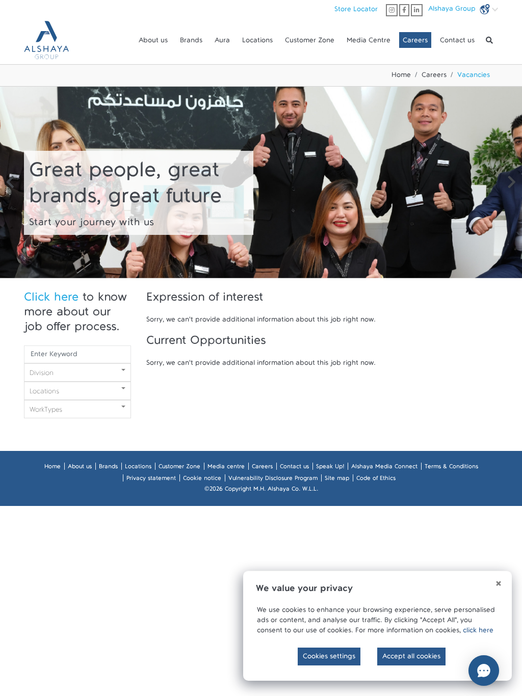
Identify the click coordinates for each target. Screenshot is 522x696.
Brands (191, 42)
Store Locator (356, 11)
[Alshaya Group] (46, 40)
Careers (415, 42)
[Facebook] (404, 10)
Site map (337, 480)
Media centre (226, 468)
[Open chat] (483, 670)
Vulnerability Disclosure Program (273, 480)
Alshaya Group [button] (453, 11)
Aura (222, 42)
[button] (10, 184)
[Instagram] (392, 10)
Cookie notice (202, 480)
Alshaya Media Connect (384, 468)
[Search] (489, 40)
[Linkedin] (417, 10)
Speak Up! (330, 468)
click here (478, 632)
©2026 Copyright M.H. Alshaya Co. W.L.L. (261, 491)
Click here (51, 300)
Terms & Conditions (451, 468)
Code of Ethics (376, 480)
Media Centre (368, 42)
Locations (257, 42)
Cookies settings (329, 658)
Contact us (457, 42)
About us (153, 42)
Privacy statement (151, 480)
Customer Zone (309, 42)
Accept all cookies (411, 658)
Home (401, 77)
